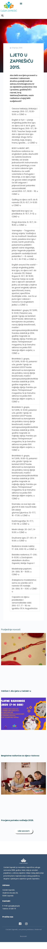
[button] (21, 3)
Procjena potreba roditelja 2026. (17, 820)
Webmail (38, 929)
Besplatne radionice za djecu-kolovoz (20, 755)
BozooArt (23, 936)
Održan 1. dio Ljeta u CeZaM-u (16, 691)
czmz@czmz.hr (14, 906)
